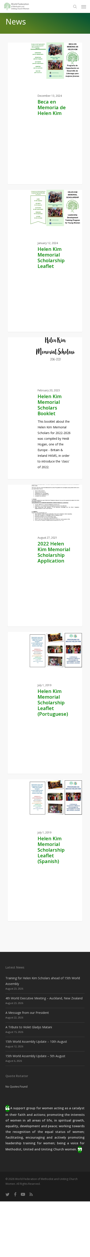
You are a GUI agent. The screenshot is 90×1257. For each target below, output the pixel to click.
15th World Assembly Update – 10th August (36, 1041)
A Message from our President (27, 1013)
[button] (83, 6)
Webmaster (44, 335)
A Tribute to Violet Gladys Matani (28, 1027)
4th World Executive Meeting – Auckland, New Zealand (44, 998)
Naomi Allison (46, 188)
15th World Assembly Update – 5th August (35, 1056)
